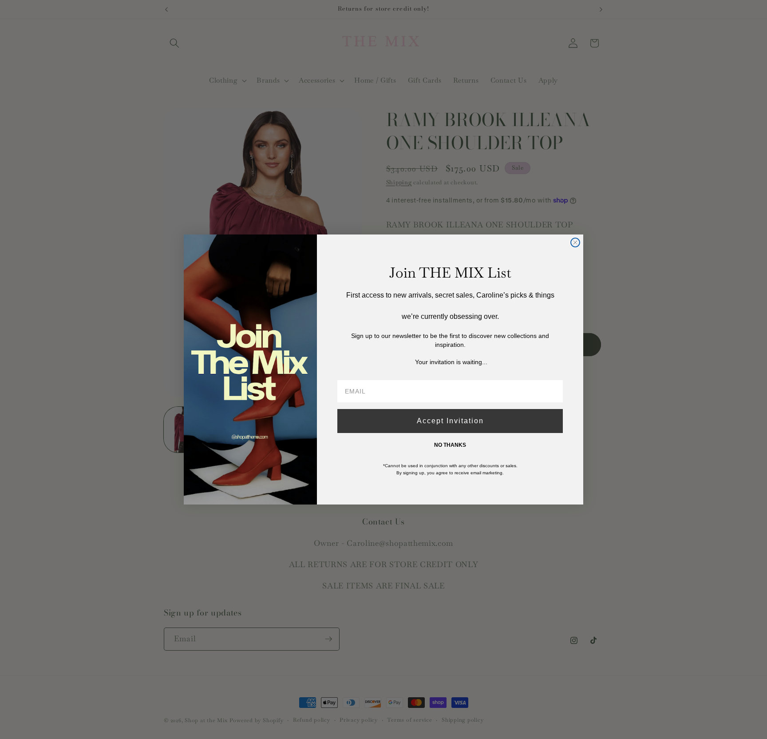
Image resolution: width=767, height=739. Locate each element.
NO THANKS (450, 445)
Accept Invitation (450, 421)
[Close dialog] (575, 242)
